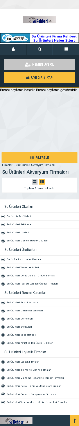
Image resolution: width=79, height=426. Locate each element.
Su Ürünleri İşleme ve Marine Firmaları (29, 369)
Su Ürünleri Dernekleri (20, 318)
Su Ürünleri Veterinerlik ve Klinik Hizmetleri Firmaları (37, 402)
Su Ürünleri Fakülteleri (19, 224)
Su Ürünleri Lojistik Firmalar (23, 361)
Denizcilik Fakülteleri (19, 216)
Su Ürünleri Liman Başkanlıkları (25, 310)
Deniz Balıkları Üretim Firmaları (24, 259)
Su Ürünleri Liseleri (18, 232)
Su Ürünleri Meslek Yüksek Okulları (27, 240)
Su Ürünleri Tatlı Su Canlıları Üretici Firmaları (32, 283)
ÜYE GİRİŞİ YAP (42, 77)
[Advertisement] (39, 127)
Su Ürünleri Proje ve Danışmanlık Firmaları (31, 394)
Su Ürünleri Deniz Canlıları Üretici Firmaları (31, 275)
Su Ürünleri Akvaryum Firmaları (35, 165)
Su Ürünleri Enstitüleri (19, 326)
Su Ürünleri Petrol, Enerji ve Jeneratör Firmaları (34, 386)
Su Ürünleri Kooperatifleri (21, 334)
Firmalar (7, 165)
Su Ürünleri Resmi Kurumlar (23, 302)
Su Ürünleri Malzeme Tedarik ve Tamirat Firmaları (35, 378)
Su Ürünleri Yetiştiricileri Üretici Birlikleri (30, 343)
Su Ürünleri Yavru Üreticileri (23, 267)
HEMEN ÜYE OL (43, 64)
